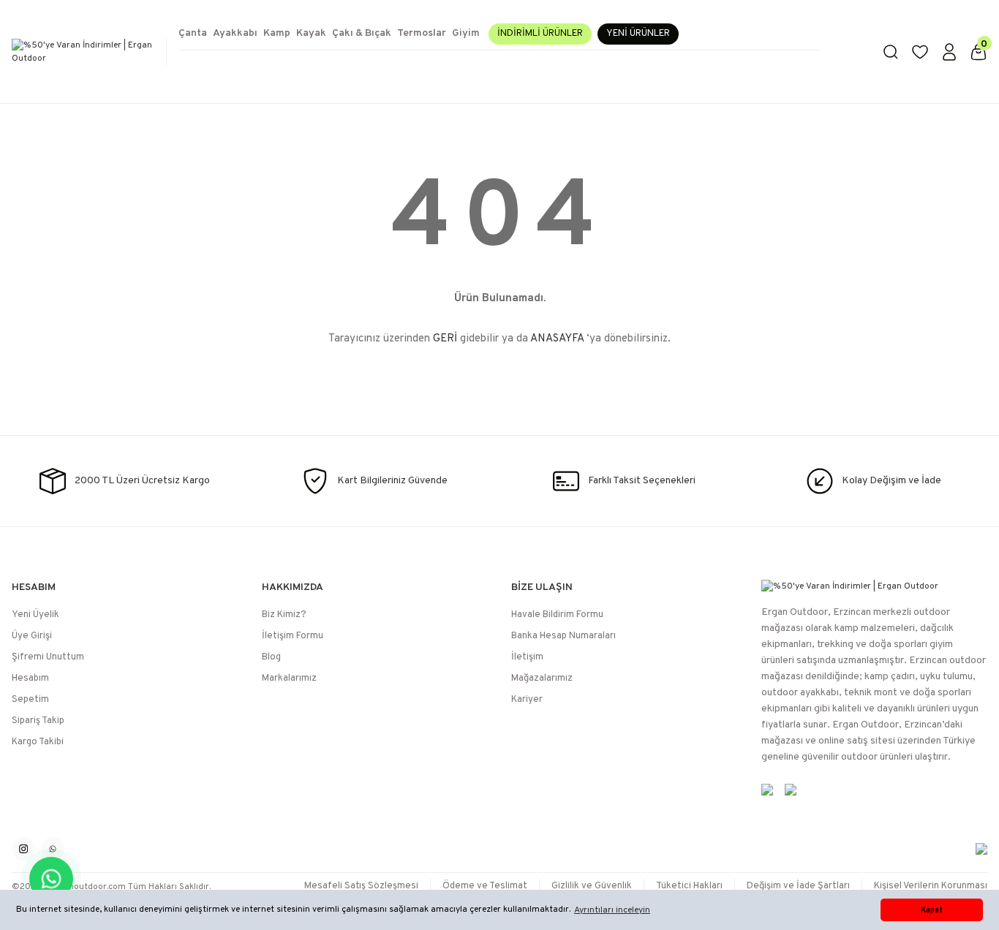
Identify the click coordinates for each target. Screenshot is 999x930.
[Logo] (83, 52)
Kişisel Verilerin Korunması (930, 886)
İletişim (527, 657)
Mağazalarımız (542, 678)
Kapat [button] (932, 910)
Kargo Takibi (38, 742)
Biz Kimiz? (284, 615)
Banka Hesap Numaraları (563, 636)
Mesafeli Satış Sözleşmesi (361, 886)
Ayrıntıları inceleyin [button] (612, 910)
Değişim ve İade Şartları (798, 886)
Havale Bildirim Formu (557, 615)
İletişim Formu (292, 636)
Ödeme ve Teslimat (484, 886)
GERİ (445, 339)
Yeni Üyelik (35, 615)
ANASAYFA (557, 339)
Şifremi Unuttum (48, 657)
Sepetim (30, 700)
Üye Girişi (32, 636)
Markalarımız (289, 678)
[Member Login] (949, 52)
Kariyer (527, 700)
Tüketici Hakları (689, 886)
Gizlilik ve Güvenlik (591, 886)
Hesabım (30, 678)
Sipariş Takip (38, 721)
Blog (271, 657)
